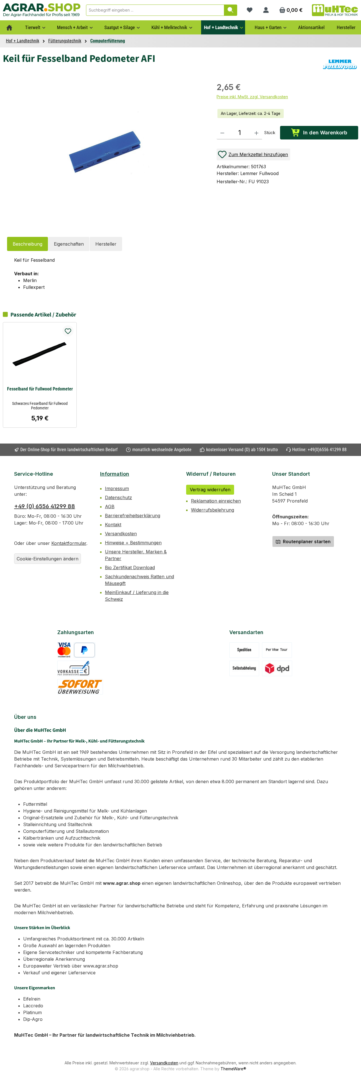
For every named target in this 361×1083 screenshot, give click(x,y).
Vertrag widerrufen (210, 489)
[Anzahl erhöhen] (256, 132)
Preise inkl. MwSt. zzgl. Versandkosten (252, 96)
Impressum (117, 488)
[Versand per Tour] (277, 650)
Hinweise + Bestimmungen (133, 542)
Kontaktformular (68, 543)
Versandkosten (121, 533)
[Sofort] (80, 687)
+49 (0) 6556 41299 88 (44, 506)
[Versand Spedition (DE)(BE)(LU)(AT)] (244, 650)
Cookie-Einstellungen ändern (47, 559)
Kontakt (113, 524)
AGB (110, 506)
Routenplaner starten (306, 541)
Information (114, 474)
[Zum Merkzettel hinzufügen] (68, 331)
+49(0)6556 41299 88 (327, 449)
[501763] (106, 152)
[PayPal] (84, 650)
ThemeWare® (233, 1068)
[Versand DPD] (277, 668)
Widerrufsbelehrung (212, 510)
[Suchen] (230, 10)
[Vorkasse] (73, 668)
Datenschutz (118, 497)
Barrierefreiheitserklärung (132, 515)
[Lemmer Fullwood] (340, 64)
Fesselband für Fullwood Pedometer (40, 389)
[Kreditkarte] (64, 650)
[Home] (9, 27)
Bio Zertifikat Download (130, 567)
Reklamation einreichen (216, 501)
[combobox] (155, 10)
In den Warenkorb (325, 133)
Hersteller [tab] (105, 244)
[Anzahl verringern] (222, 132)
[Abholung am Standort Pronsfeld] (244, 668)
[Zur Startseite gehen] (41, 10)
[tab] (27, 244)
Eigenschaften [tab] (69, 244)
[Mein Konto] (266, 10)
